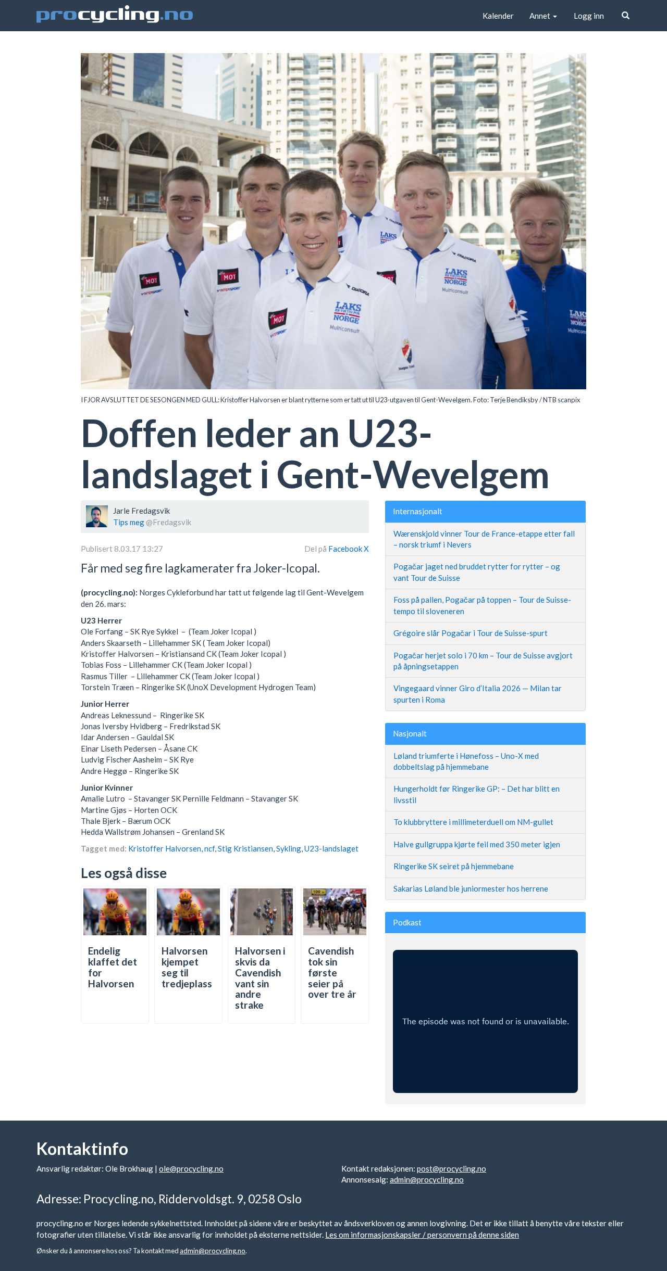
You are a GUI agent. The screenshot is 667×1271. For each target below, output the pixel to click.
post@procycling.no (451, 1168)
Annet (540, 15)
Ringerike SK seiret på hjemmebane (453, 866)
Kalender (498, 15)
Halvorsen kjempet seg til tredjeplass (187, 967)
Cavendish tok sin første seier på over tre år (332, 972)
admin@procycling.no (427, 1179)
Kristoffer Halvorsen (164, 848)
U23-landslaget (331, 848)
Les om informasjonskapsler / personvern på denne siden (422, 1234)
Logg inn (589, 15)
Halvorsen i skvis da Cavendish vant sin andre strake (260, 978)
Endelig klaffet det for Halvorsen (112, 967)
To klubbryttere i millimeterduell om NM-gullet (473, 822)
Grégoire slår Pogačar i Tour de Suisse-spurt (470, 633)
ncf (209, 848)
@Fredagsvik (168, 522)
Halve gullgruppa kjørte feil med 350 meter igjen (476, 844)
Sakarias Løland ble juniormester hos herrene (470, 888)
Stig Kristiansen (245, 848)
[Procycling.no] (115, 15)
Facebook (346, 548)
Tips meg (128, 522)
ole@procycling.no (191, 1168)
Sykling (288, 848)
